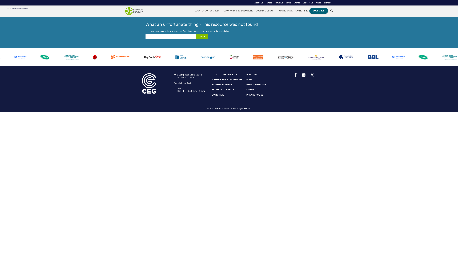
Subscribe (318, 11)
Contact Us (308, 2)
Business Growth (266, 11)
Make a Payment (323, 2)
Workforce (286, 11)
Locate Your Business (207, 11)
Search (201, 37)
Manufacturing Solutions (238, 11)
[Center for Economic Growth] (134, 11)
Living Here (301, 11)
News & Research (283, 2)
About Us (259, 2)
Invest (269, 2)
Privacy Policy (254, 95)
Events (297, 2)
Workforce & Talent (224, 90)
